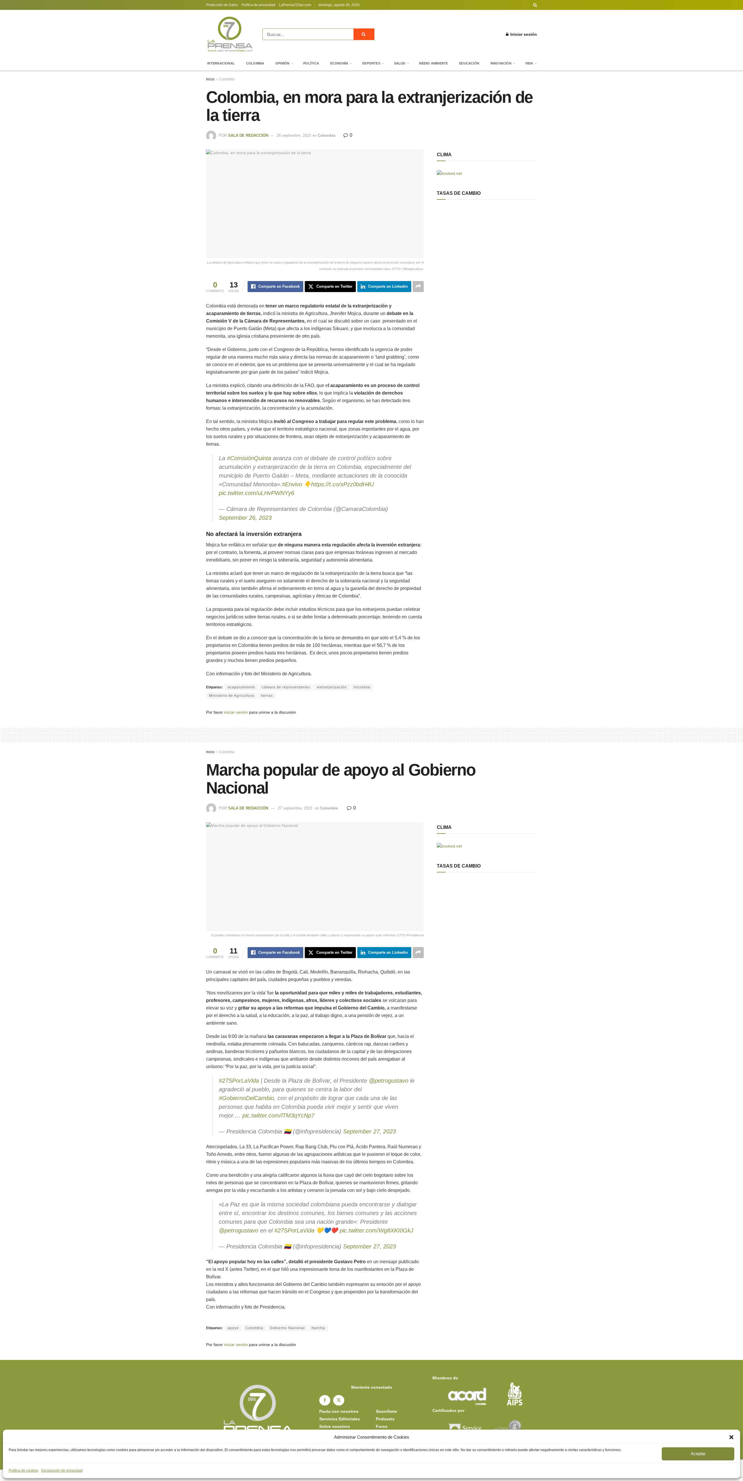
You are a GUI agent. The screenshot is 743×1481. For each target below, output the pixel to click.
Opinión (282, 63)
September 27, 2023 (369, 1131)
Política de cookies (23, 1471)
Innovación (500, 63)
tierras (267, 696)
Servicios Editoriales (339, 1419)
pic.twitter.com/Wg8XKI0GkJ (376, 1230)
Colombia (255, 63)
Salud (399, 63)
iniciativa (362, 687)
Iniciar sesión (523, 34)
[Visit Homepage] (230, 34)
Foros (381, 1426)
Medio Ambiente (433, 63)
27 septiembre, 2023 (295, 808)
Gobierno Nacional (287, 1328)
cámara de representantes (286, 687)
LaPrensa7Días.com (295, 5)
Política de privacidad (258, 5)
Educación (469, 63)
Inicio (210, 79)
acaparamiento (241, 687)
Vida (529, 63)
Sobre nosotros (334, 1426)
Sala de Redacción (248, 135)
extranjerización (332, 687)
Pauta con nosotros (338, 1411)
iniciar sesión (236, 712)
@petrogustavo (388, 1080)
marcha (318, 1328)
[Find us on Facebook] (324, 1400)
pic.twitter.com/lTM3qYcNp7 (278, 1115)
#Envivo (292, 484)
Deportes (371, 63)
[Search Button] (535, 5)
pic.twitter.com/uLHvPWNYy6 (256, 493)
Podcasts (385, 1419)
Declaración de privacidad (62, 1471)
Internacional (221, 63)
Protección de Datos (222, 5)
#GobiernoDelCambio (246, 1098)
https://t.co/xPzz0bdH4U (342, 484)
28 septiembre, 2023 (294, 135)
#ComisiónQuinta (249, 458)
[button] (731, 1437)
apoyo (233, 1328)
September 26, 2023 (245, 517)
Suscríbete (386, 1411)
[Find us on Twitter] (338, 1400)
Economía (339, 63)
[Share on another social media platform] (418, 286)
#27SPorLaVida (239, 1080)
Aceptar (698, 1453)
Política (311, 63)
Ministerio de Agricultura (231, 696)
